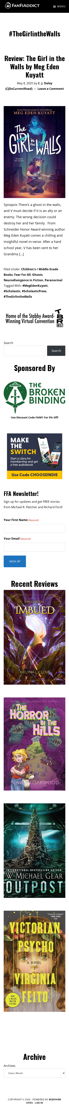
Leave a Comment (51, 89)
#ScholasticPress (34, 291)
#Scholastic (12, 291)
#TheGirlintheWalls (18, 297)
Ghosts (37, 275)
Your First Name (21, 520)
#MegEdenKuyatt (35, 286)
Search (8, 343)
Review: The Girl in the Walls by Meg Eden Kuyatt (34, 66)
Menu (61, 6)
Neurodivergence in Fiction (23, 280)
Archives (9, 1066)
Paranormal (53, 280)
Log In (39, 1103)
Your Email (17, 539)
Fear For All (22, 275)
